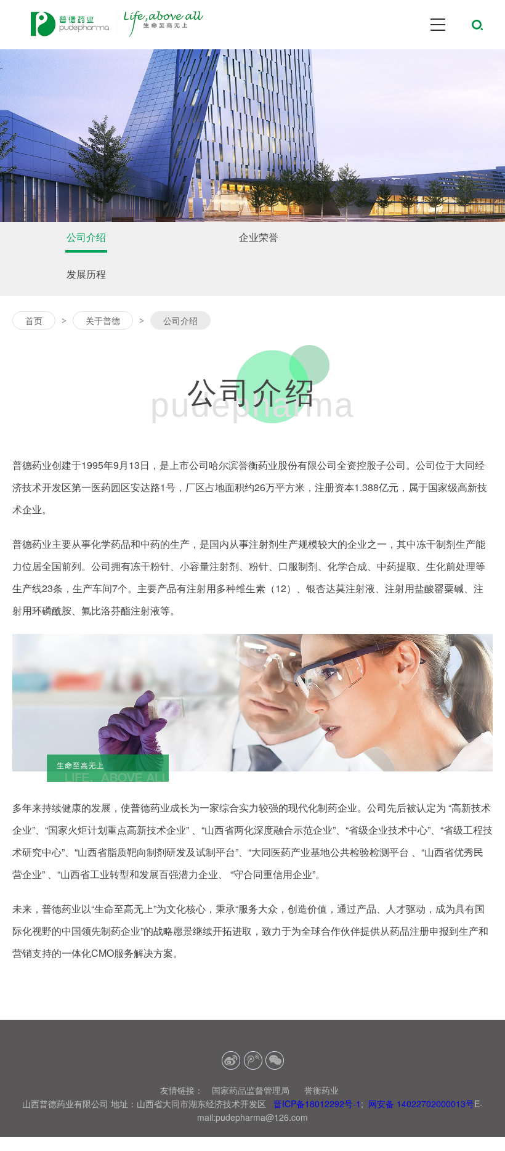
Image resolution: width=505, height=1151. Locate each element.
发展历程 (86, 274)
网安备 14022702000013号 (421, 1103)
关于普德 (103, 320)
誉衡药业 (321, 1090)
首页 (33, 320)
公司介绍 (86, 237)
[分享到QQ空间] (252, 1060)
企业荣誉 (258, 237)
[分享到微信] (274, 1060)
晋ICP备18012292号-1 (317, 1103)
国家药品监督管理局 (250, 1090)
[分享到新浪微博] (231, 1060)
